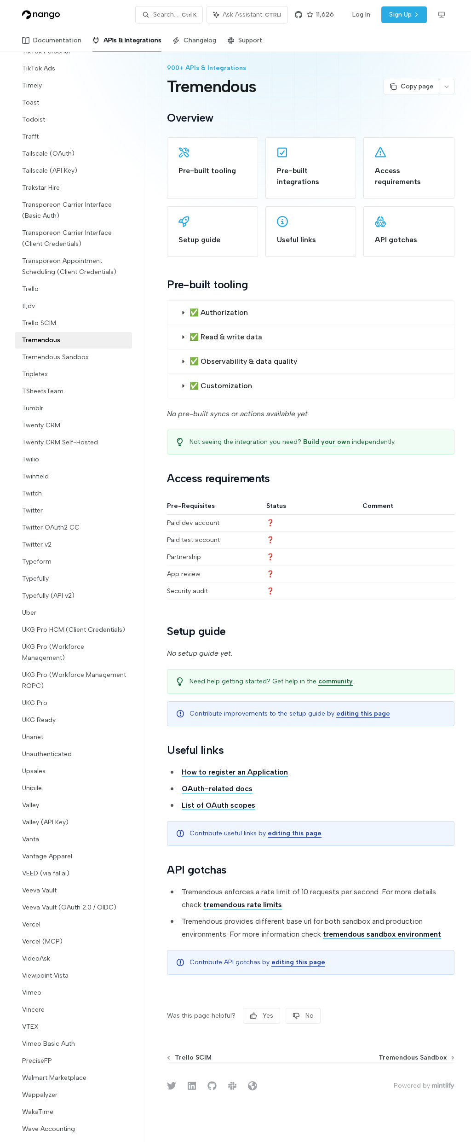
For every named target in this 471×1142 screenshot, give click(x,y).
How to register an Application (235, 772)
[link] (212, 168)
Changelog (200, 40)
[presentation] (81, 597)
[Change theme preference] (441, 14)
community (335, 681)
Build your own (326, 442)
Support (250, 40)
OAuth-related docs (217, 788)
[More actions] (446, 86)
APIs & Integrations (132, 40)
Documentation (57, 40)
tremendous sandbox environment (382, 934)
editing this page (363, 713)
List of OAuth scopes (218, 805)
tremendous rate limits (242, 904)
